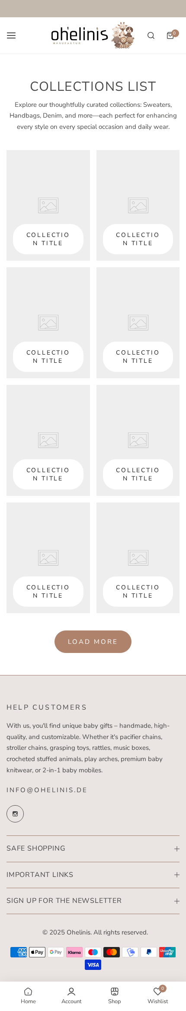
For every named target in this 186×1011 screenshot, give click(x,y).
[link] (48, 205)
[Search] (150, 35)
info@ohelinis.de (47, 790)
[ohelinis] (93, 35)
